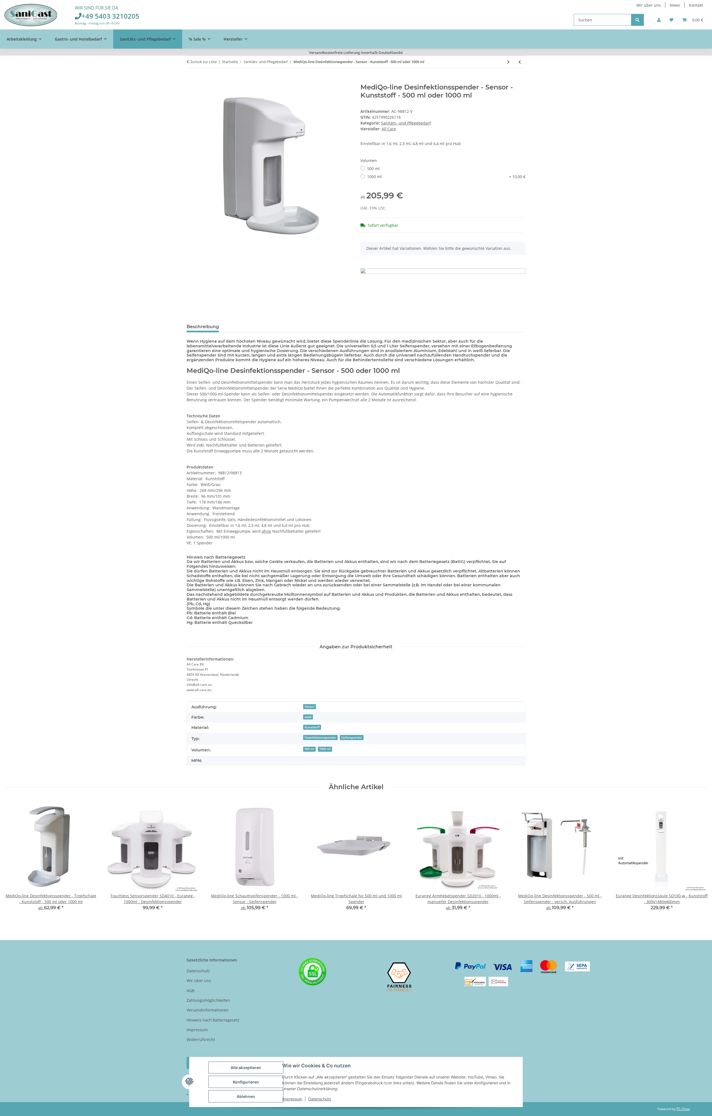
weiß (308, 717)
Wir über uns (648, 5)
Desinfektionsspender (320, 737)
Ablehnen (246, 1096)
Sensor (310, 707)
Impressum (292, 1099)
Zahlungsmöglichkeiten (208, 1000)
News (675, 5)
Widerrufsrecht (201, 1039)
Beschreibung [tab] (203, 326)
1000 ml (446, 176)
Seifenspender (351, 737)
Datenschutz (319, 1099)
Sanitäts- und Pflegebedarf (406, 123)
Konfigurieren (246, 1082)
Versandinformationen (208, 1010)
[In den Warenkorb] (191, 80)
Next (698, 858)
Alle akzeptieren (246, 1067)
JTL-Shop (683, 1109)
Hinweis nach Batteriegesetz (213, 1020)
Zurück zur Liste (204, 61)
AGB (190, 990)
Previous (13, 858)
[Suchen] (637, 20)
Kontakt (696, 5)
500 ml (373, 168)
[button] (659, 19)
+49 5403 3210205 (110, 16)
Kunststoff (312, 727)
